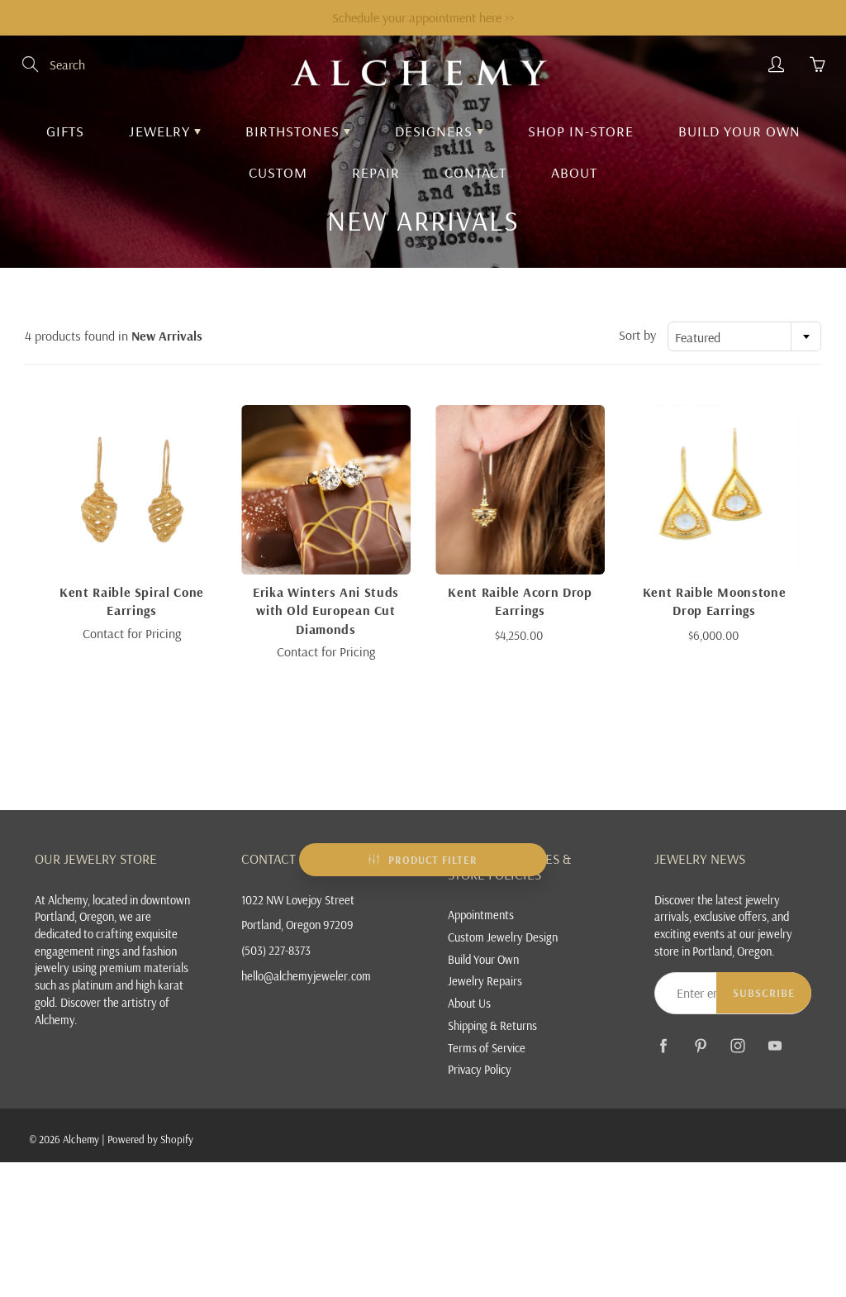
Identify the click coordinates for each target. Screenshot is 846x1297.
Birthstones (294, 131)
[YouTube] (774, 1045)
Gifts (65, 131)
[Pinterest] (700, 1045)
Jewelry (161, 131)
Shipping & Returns (492, 1025)
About (574, 172)
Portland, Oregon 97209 (297, 924)
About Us (469, 1003)
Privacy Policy (479, 1069)
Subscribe (764, 992)
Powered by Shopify (150, 1139)
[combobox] (744, 336)
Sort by (637, 335)
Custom (278, 172)
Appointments (481, 915)
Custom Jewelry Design (503, 937)
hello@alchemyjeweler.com (306, 976)
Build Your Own (739, 131)
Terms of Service (486, 1048)
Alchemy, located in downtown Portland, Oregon (112, 908)
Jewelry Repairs (485, 981)
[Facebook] (663, 1045)
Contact (475, 172)
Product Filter (433, 859)
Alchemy (81, 1139)
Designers (436, 131)
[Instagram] (737, 1045)
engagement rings (77, 951)
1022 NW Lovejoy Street (297, 900)
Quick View (132, 489)
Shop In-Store (581, 131)
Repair (376, 172)
